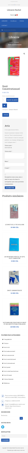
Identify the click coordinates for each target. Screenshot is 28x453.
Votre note (8, 145)
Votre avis (8, 151)
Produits (16, 42)
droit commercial (9, 355)
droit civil (7, 347)
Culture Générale (8, 379)
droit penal (7, 367)
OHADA (22, 21)
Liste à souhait (11, 4)
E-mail (7, 168)
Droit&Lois (13, 21)
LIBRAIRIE (4, 21)
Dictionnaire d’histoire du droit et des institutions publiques (14, 323)
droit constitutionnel (10, 359)
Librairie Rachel (13, 109)
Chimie (6, 343)
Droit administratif (14, 290)
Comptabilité (8, 339)
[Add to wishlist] (4, 106)
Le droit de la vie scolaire (14, 224)
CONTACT (4, 25)
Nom (6, 161)
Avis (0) (6, 115)
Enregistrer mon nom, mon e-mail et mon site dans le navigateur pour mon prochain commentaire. (14, 180)
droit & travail (8, 375)
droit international (9, 363)
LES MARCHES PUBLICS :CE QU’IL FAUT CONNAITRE (14, 257)
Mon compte (17, 4)
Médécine (7, 383)
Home (11, 42)
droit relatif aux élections (11, 371)
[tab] (5, 115)
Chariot (12, 15)
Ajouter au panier (12, 100)
